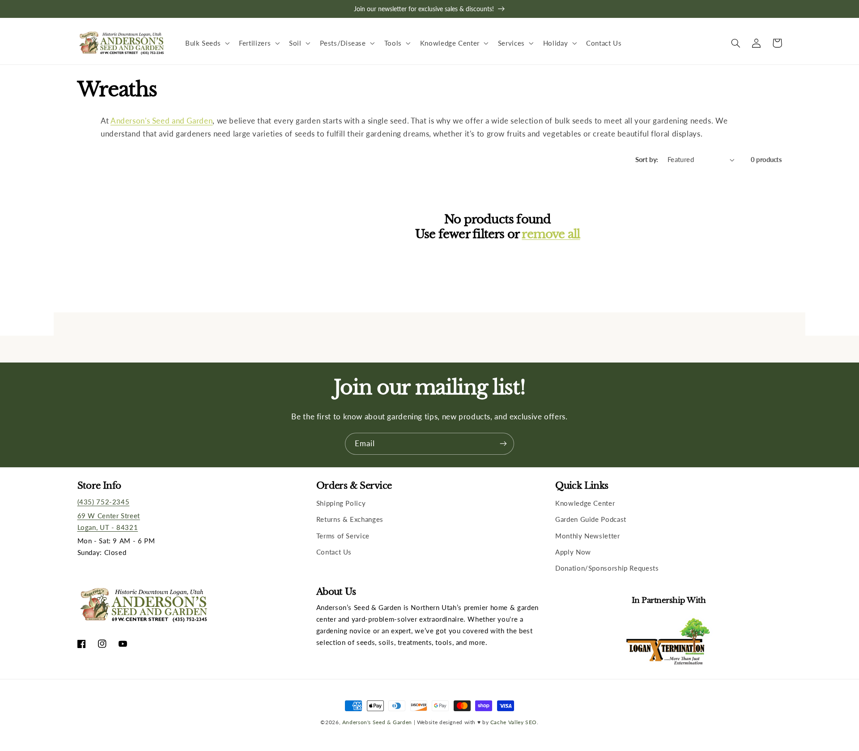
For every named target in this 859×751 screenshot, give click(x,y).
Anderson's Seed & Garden (377, 722)
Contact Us (334, 552)
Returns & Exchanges (349, 519)
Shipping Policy (341, 503)
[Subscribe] (503, 444)
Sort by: (646, 159)
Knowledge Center (585, 503)
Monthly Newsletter (587, 536)
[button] (206, 43)
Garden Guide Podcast (590, 519)
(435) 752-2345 (103, 502)
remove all (551, 233)
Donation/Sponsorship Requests (607, 568)
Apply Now (573, 552)
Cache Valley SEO (513, 722)
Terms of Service (343, 536)
